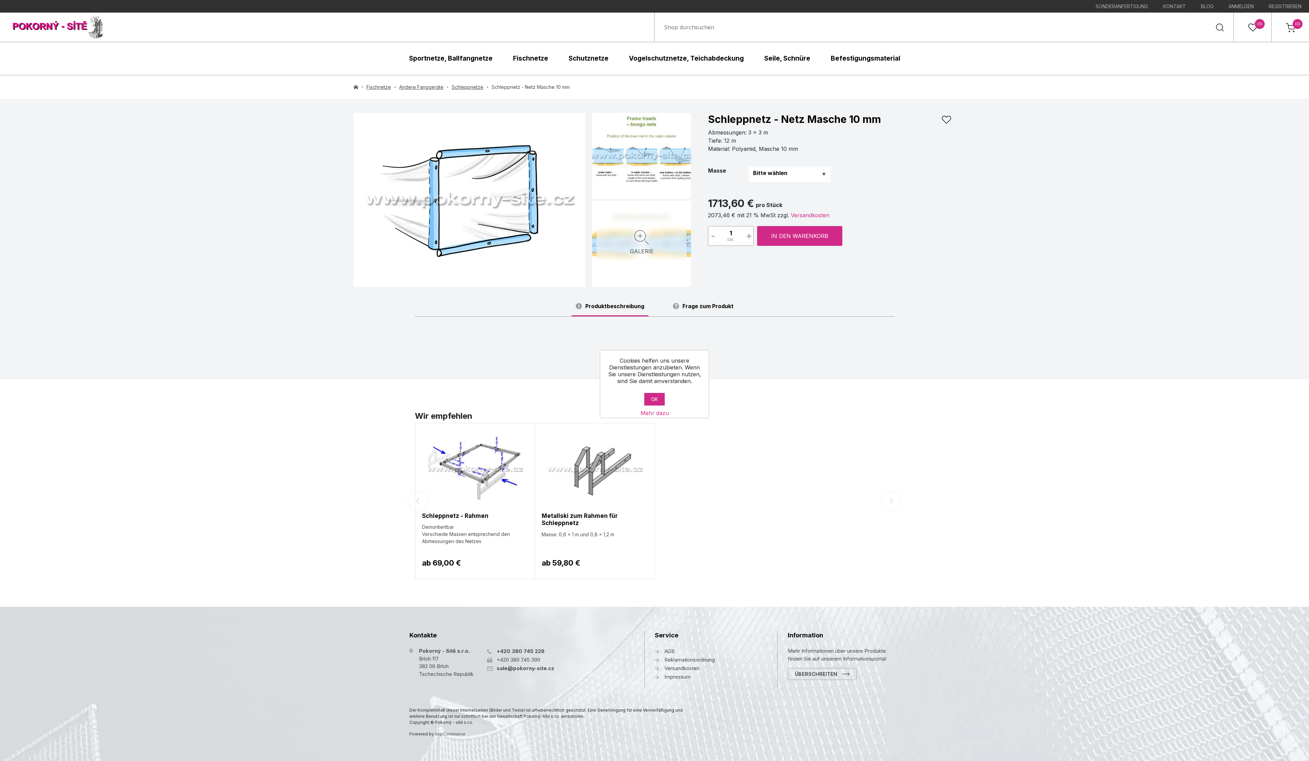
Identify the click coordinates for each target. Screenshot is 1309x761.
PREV (417, 501)
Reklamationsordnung (689, 659)
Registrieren (1285, 6)
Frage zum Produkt (708, 306)
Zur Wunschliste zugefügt (946, 120)
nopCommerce (450, 733)
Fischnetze (530, 58)
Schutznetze (588, 58)
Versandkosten (810, 215)
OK (654, 399)
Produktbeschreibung (614, 306)
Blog (1207, 6)
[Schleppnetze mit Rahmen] (469, 200)
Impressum (677, 676)
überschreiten (816, 674)
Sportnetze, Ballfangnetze (451, 58)
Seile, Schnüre (787, 58)
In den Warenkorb (799, 236)
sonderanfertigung (1122, 6)
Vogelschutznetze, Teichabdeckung (686, 58)
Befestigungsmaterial (865, 58)
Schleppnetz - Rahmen (455, 515)
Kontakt (1174, 6)
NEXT (891, 501)
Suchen (1219, 27)
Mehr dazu (655, 413)
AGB (669, 651)
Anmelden (1241, 6)
